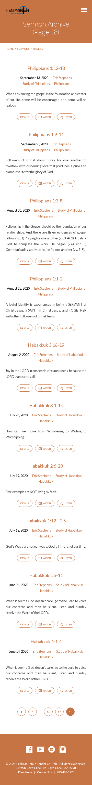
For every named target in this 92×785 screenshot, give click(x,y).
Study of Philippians (36, 84)
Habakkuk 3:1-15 (46, 405)
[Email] (51, 749)
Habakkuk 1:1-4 (46, 641)
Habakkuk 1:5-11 (46, 575)
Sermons (23, 48)
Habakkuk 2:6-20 (46, 466)
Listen (68, 117)
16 (48, 712)
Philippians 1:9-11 (46, 134)
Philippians (62, 84)
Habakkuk (46, 360)
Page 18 (38, 48)
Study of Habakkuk (70, 355)
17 (59, 712)
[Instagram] (63, 749)
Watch (46, 117)
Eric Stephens (62, 78)
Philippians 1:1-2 (46, 278)
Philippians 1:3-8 (46, 200)
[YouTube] (40, 749)
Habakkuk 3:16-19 (46, 345)
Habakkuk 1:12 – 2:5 (46, 520)
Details (24, 117)
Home (10, 48)
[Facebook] (29, 749)
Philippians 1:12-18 (46, 68)
